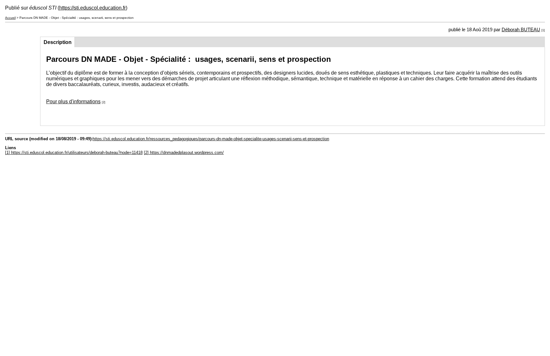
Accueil (10, 17)
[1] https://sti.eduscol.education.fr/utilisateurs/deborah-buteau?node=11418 (74, 152)
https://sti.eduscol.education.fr (92, 8)
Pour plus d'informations (73, 101)
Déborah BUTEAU (521, 29)
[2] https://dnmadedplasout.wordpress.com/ (184, 152)
